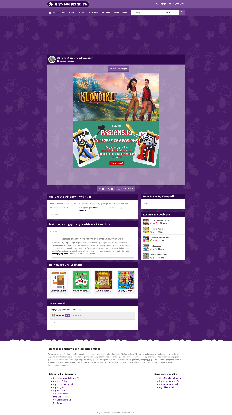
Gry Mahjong (59, 345)
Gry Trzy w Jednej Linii (63, 342)
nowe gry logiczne (60, 212)
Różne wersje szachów (169, 339)
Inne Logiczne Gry (61, 355)
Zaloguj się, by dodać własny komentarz (66, 268)
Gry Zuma (57, 361)
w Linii (82, 12)
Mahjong (93, 12)
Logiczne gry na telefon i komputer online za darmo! (116, 104)
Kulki (72, 12)
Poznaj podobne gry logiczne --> (139, 67)
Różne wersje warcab (168, 342)
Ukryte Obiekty (66, 61)
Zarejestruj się (177, 4)
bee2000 (60, 273)
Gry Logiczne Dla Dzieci (63, 358)
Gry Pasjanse (59, 348)
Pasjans (106, 12)
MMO (116, 12)
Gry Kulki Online (60, 339)
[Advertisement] (116, 35)
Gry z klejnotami (166, 345)
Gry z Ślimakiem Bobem (170, 336)
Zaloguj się (162, 4)
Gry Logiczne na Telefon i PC (66, 336)
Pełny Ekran (126, 147)
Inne (124, 12)
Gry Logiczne (58, 12)
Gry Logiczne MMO (61, 352)
